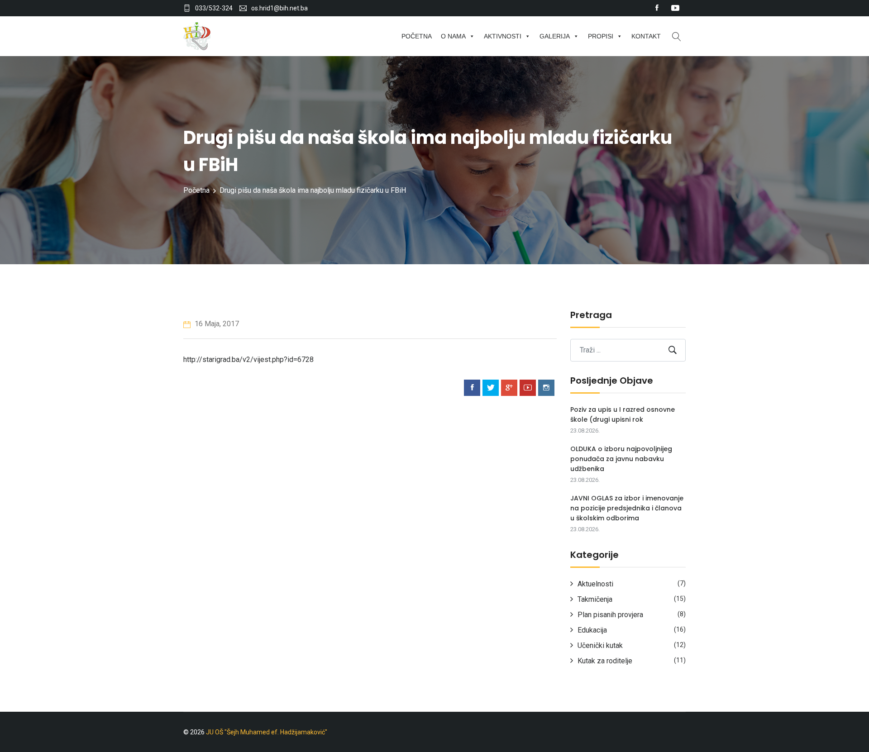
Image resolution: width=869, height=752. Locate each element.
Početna (416, 36)
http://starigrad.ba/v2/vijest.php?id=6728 (248, 359)
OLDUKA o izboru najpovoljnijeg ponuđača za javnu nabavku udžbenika (621, 458)
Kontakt (646, 36)
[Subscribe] (672, 350)
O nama (453, 36)
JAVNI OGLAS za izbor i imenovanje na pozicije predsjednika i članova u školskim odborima (626, 508)
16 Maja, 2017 (216, 323)
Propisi (600, 36)
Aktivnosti (502, 36)
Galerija (555, 36)
